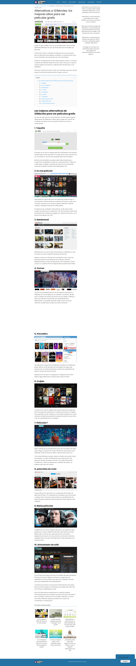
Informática (91, 2)
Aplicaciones (81, 2)
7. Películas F (44, 96)
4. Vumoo (44, 90)
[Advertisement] (55, 317)
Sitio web (99, 2)
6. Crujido (43, 94)
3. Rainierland (44, 87)
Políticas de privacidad (75, 661)
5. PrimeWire (44, 92)
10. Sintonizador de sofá (48, 103)
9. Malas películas (46, 101)
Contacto (83, 661)
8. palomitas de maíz (47, 99)
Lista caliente (72, 2)
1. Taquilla (43, 83)
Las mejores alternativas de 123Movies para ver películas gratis (56, 81)
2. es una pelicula (46, 85)
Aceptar (125, 661)
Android (64, 2)
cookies (131, 657)
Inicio (58, 2)
